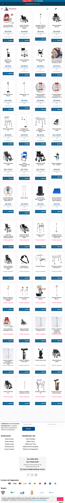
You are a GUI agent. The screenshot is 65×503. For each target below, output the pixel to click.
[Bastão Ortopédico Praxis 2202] (24, 359)
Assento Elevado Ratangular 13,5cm (8, 26)
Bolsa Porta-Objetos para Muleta (8, 61)
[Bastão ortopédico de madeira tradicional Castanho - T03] (56, 327)
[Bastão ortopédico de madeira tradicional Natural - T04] (8, 359)
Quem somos (9, 439)
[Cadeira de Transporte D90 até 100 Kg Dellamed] (8, 233)
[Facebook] (28, 476)
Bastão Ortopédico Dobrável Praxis (57, 392)
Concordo (60, 499)
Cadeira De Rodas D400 (8, 164)
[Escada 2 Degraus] (40, 265)
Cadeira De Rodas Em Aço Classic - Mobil (24, 27)
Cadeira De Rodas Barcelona (40, 164)
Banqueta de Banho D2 (8, 129)
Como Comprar (9, 449)
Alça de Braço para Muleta (40, 298)
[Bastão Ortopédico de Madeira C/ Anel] (24, 390)
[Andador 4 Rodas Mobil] (40, 58)
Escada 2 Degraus (40, 266)
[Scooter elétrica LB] (40, 359)
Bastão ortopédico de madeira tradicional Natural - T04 (8, 362)
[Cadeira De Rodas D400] (8, 162)
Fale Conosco (9, 441)
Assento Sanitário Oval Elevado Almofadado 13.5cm (40, 96)
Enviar (28, 429)
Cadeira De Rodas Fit (8, 392)
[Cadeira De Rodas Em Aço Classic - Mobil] (24, 24)
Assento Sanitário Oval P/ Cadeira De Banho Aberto (8, 199)
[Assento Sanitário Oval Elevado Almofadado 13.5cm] (40, 93)
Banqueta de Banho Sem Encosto (57, 267)
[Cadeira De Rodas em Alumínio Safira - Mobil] (24, 233)
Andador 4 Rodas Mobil (40, 60)
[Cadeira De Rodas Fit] (8, 390)
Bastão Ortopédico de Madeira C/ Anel (24, 392)
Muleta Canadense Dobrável (24, 298)
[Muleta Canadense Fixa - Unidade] (56, 162)
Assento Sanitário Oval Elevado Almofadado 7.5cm (57, 96)
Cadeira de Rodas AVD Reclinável (24, 329)
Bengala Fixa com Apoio (24, 95)
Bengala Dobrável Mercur (56, 298)
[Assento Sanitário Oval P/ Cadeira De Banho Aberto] (8, 196)
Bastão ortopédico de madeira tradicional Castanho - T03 (57, 331)
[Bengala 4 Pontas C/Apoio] (8, 93)
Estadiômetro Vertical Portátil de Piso (24, 130)
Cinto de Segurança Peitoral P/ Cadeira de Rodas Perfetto (56, 61)
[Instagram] (32, 476)
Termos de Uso (9, 446)
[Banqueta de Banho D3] (40, 390)
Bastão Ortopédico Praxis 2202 (24, 361)
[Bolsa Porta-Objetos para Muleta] (8, 58)
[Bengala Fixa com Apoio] (24, 93)
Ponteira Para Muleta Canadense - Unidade (40, 199)
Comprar (10, 40)
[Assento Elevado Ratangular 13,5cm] (8, 24)
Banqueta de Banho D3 (40, 392)
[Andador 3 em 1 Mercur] (40, 233)
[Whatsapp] (35, 476)
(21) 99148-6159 (32, 462)
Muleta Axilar (24, 198)
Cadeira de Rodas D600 (56, 129)
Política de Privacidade (30, 446)
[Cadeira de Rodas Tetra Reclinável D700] (8, 265)
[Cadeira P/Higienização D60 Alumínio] (24, 162)
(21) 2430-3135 (32, 459)
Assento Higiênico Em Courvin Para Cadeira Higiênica (57, 199)
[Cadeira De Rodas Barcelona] (40, 162)
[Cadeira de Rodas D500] (56, 359)
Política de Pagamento (30, 449)
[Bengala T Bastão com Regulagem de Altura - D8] (40, 24)
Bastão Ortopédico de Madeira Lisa (40, 329)
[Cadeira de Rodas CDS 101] (56, 24)
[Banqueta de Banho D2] (8, 127)
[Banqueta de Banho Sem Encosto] (56, 265)
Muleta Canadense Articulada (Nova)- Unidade (8, 299)
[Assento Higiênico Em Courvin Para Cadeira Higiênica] (56, 196)
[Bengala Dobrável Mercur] (56, 296)
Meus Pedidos (30, 439)
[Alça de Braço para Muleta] (40, 296)
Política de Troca (30, 444)
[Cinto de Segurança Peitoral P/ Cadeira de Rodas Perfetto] (56, 58)
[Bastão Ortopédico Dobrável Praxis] (56, 390)
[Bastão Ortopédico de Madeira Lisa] (40, 327)
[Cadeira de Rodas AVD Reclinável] (24, 327)
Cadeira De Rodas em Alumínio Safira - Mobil (24, 236)
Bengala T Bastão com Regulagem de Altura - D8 (40, 27)
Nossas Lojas (9, 444)
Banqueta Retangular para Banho (40, 130)
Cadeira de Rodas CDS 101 (56, 26)
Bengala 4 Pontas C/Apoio (8, 95)
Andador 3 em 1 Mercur (40, 235)
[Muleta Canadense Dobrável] (24, 296)
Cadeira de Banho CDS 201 (24, 60)
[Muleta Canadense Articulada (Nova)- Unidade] (8, 296)
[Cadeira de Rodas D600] (56, 127)
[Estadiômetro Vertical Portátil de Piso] (24, 127)
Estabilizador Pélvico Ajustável (24, 267)
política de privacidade (39, 500)
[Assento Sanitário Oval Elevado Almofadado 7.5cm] (56, 93)
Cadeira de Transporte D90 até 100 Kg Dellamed (8, 236)
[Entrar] (51, 9)
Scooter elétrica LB (40, 360)
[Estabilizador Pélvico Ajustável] (24, 265)
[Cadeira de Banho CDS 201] (24, 58)
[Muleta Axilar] (24, 196)
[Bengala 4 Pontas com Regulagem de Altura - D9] (56, 233)
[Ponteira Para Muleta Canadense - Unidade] (40, 196)
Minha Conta (30, 441)
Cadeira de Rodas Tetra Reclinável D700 (8, 268)
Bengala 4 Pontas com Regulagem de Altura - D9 (57, 236)
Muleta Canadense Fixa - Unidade (57, 164)
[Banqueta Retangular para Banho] (40, 127)
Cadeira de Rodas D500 (56, 361)
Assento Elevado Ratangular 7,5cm (8, 329)
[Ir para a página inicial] (8, 9)
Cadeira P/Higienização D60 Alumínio (24, 165)
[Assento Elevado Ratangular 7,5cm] (8, 327)
